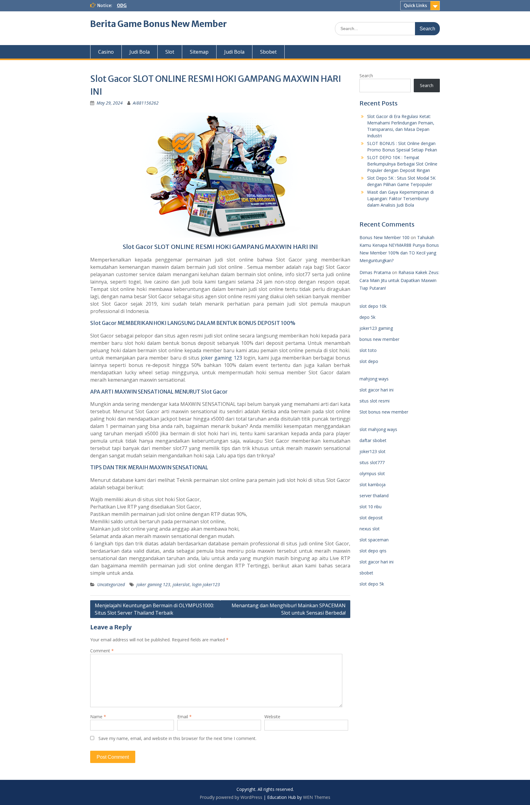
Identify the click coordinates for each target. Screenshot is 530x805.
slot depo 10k (372, 306)
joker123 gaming (376, 328)
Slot (169, 51)
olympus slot (372, 473)
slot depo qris (372, 551)
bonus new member (379, 339)
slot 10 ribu (370, 506)
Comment (102, 651)
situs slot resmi (374, 401)
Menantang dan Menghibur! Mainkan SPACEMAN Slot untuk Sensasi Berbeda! (289, 609)
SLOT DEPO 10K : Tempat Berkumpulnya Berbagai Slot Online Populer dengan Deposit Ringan (402, 164)
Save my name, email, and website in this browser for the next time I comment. (177, 738)
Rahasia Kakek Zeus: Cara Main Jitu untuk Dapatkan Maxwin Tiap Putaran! (399, 280)
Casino (106, 51)
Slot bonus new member (383, 412)
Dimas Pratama (375, 272)
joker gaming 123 (221, 357)
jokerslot (181, 584)
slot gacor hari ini (376, 390)
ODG (122, 5)
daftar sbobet (372, 440)
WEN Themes (316, 797)
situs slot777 (372, 462)
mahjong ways (374, 379)
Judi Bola (139, 51)
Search (366, 75)
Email (184, 716)
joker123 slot (372, 451)
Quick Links (415, 5)
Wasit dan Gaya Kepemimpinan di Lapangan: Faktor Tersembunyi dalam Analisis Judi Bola (400, 198)
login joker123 (206, 584)
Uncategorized (111, 584)
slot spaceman (374, 540)
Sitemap (199, 51)
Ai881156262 (146, 103)
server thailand (374, 495)
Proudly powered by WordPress (231, 797)
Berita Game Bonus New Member (158, 23)
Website (272, 716)
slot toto (368, 350)
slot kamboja (372, 484)
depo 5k (367, 317)
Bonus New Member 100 (384, 237)
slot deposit (371, 518)
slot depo (368, 361)
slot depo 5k (371, 584)
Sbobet (268, 51)
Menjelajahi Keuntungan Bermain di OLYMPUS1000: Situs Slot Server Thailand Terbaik (154, 609)
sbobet (366, 573)
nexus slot (369, 529)
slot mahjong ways (378, 429)
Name (98, 716)
